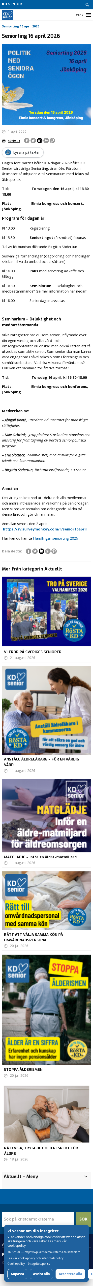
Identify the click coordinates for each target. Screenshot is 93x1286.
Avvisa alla (41, 1274)
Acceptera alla (70, 1274)
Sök (83, 1219)
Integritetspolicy (39, 1264)
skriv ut (14, 141)
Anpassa (17, 1274)
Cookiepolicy (16, 1264)
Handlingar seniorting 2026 (55, 538)
